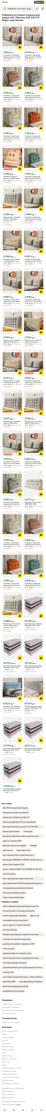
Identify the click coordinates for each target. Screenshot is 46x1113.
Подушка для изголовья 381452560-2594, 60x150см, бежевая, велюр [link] (33, 503)
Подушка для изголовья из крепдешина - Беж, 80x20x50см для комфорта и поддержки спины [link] (11, 260)
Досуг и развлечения (9, 1031)
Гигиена (5, 1040)
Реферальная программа (11, 1022)
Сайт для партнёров (9, 1013)
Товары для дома (8, 1050)
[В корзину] (19, 47)
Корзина (32, 1110)
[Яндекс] (18, 1105)
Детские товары (8, 1080)
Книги (4, 1065)
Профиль (41, 1110)
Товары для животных (10, 1074)
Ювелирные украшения (10, 1083)
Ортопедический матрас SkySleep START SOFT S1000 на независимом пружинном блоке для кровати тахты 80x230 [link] (12, 789)
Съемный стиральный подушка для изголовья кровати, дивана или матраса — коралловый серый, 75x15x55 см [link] (33, 56)
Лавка (13, 1110)
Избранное (23, 1110)
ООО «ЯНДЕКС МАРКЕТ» (17, 1102)
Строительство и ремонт (10, 1077)
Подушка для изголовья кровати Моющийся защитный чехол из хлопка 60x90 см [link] (11, 218)
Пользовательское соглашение (13, 1088)
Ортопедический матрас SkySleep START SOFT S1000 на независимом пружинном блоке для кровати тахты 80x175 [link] (33, 667)
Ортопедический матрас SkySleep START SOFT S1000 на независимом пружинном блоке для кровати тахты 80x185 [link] (12, 749)
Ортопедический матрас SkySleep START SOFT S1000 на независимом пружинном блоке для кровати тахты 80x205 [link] (33, 749)
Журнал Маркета (8, 1097)
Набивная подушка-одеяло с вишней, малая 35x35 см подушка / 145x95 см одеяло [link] (12, 177)
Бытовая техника (8, 1037)
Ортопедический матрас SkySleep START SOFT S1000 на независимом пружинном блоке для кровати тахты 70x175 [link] (12, 667)
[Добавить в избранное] (19, 25)
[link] (15, 808)
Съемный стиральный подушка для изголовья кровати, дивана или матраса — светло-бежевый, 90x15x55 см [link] (33, 300)
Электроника (6, 1043)
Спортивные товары (9, 1071)
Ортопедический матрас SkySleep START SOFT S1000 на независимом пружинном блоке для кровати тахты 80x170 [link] (33, 624)
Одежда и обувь (8, 1046)
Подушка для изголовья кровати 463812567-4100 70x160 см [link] (34, 707)
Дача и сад (6, 1062)
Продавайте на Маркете (10, 1007)
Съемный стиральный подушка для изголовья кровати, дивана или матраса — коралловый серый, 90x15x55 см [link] (11, 462)
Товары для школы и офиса (11, 1068)
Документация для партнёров (12, 1010)
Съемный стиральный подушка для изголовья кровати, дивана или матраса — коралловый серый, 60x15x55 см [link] (11, 56)
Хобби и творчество (9, 1059)
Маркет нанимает (8, 1094)
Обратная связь (7, 1091)
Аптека (4, 1053)
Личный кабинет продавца (11, 1004)
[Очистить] (37, 9)
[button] (42, 8)
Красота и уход (7, 1056)
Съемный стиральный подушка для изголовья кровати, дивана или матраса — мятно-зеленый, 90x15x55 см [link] (33, 218)
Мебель (4, 1034)
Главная (4, 1110)
